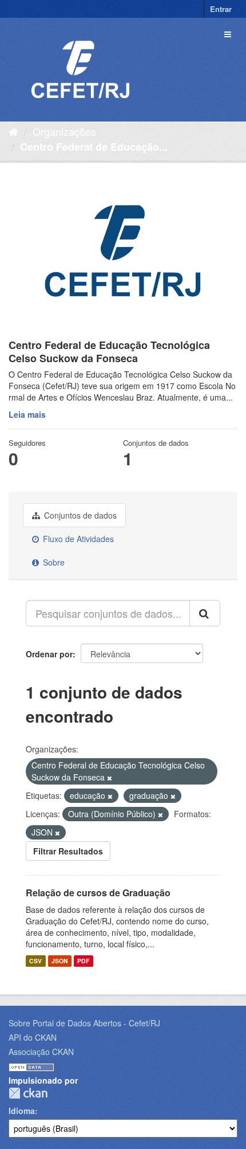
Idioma (22, 1110)
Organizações (64, 131)
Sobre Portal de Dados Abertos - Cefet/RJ (84, 1023)
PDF (83, 960)
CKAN (28, 1093)
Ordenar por (49, 654)
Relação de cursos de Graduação (98, 892)
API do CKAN (33, 1037)
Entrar (221, 8)
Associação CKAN (41, 1051)
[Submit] (204, 613)
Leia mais (27, 414)
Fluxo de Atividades (77, 538)
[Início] (13, 131)
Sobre (53, 562)
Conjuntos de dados (79, 515)
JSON (59, 960)
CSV (35, 960)
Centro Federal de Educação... (94, 146)
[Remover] (109, 777)
